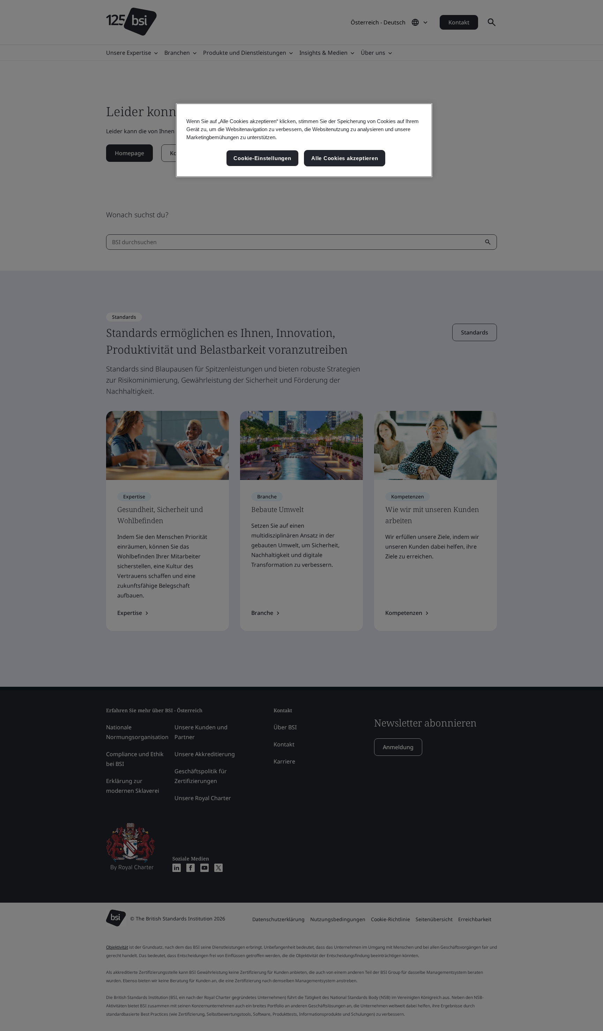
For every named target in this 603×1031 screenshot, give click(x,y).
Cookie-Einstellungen (262, 158)
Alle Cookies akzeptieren (344, 158)
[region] (304, 140)
